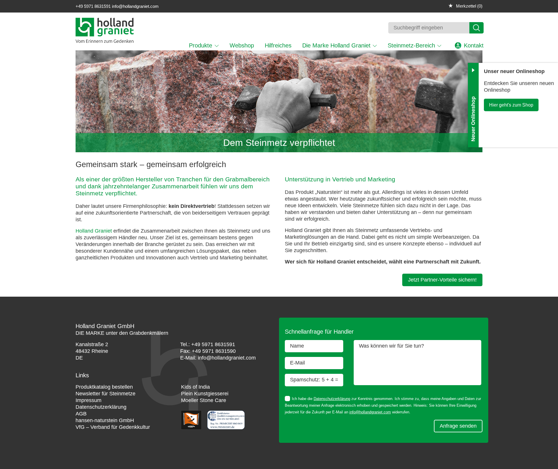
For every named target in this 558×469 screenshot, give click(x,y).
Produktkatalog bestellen (104, 387)
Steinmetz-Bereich (411, 45)
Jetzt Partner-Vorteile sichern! (442, 280)
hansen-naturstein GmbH (105, 420)
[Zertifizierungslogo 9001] (226, 428)
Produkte (200, 45)
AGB (81, 414)
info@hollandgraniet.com (135, 6)
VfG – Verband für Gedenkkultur (113, 427)
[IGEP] (192, 428)
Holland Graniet (94, 231)
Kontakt (474, 45)
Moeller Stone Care (203, 400)
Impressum (88, 400)
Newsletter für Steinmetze (105, 394)
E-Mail (297, 363)
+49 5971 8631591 (93, 6)
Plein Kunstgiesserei (204, 394)
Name (297, 346)
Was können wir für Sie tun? (391, 346)
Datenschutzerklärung (332, 399)
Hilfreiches (278, 45)
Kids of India (195, 387)
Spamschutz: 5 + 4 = (314, 380)
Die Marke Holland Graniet (336, 45)
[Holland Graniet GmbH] (105, 41)
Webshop (242, 45)
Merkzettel (468, 5)
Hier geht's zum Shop (511, 104)
